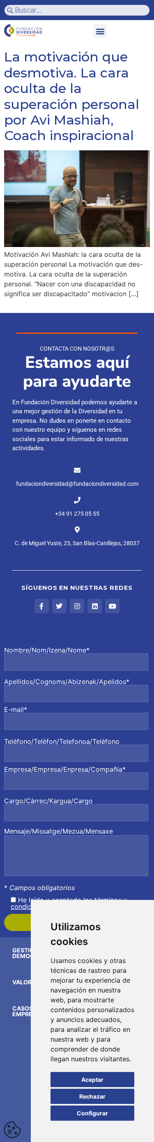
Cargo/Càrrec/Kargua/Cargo (48, 801)
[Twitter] (59, 606)
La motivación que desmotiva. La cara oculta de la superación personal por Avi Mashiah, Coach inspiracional (71, 96)
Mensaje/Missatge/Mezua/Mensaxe (58, 831)
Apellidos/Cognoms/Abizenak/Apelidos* (66, 682)
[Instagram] (77, 606)
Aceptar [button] (92, 1079)
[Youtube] (112, 606)
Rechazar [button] (92, 1096)
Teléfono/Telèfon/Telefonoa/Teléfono (62, 741)
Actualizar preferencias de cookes (12, 1130)
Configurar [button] (92, 1113)
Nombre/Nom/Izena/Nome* (47, 650)
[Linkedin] (94, 606)
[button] (100, 31)
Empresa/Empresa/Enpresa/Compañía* (65, 769)
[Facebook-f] (41, 606)
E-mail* (15, 710)
